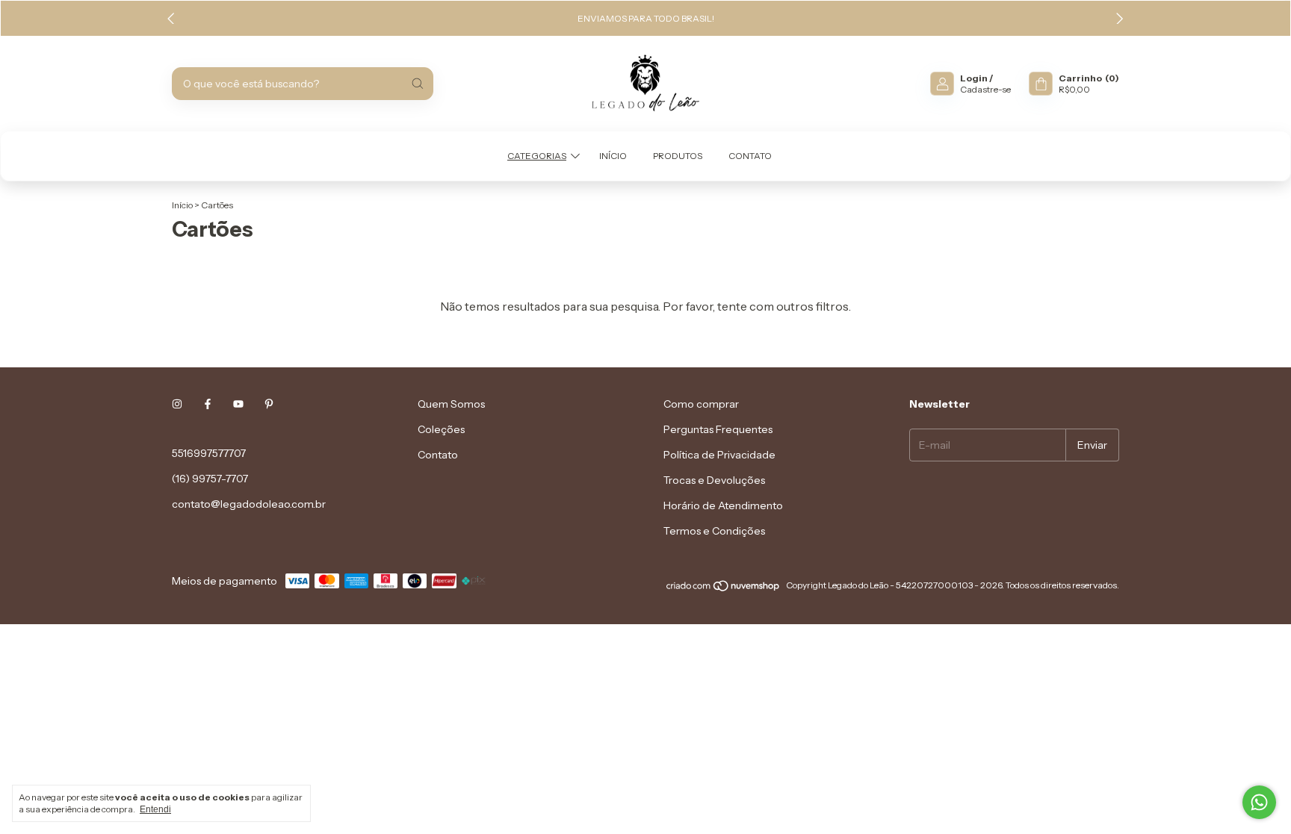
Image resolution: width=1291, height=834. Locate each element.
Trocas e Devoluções (714, 480)
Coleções (441, 429)
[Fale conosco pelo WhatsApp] (1259, 802)
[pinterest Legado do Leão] (269, 404)
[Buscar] (417, 84)
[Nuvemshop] (723, 588)
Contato (750, 155)
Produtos (677, 155)
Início (613, 155)
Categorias (536, 155)
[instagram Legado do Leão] (177, 404)
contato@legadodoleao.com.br (249, 504)
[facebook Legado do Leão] (207, 404)
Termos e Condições (714, 531)
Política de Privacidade (719, 454)
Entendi (155, 809)
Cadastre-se (985, 89)
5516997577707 (209, 453)
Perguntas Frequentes (718, 429)
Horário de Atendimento (723, 505)
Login (974, 78)
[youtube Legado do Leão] (238, 404)
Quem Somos (451, 404)
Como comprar (701, 404)
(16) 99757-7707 (210, 478)
